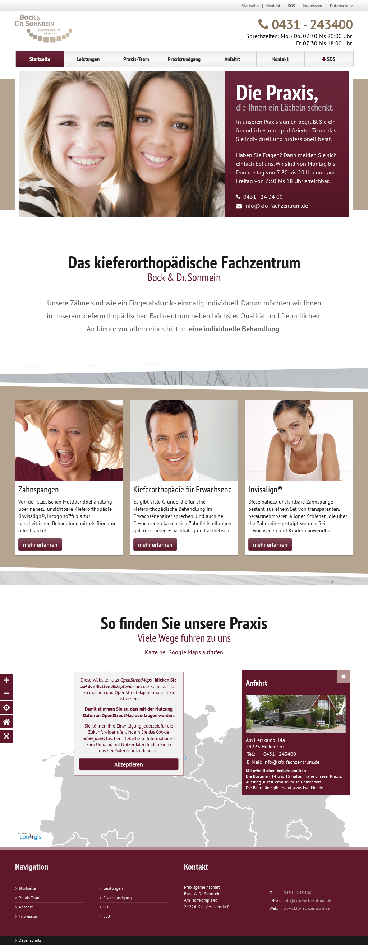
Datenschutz (341, 5)
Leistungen (113, 888)
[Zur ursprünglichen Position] (6, 721)
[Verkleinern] (6, 693)
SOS (291, 5)
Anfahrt (26, 906)
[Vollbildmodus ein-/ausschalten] (6, 736)
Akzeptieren (128, 764)
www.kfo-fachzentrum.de (307, 908)
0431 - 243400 (310, 24)
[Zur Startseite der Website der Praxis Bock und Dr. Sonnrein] (43, 28)
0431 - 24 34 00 (263, 196)
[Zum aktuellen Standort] (6, 707)
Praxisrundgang (117, 897)
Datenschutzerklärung (136, 751)
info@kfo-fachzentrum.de (276, 205)
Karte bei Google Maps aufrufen (184, 652)
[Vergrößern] (6, 680)
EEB (106, 916)
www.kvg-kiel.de (308, 787)
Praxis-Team (30, 897)
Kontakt (273, 5)
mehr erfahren (40, 544)
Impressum (312, 5)
